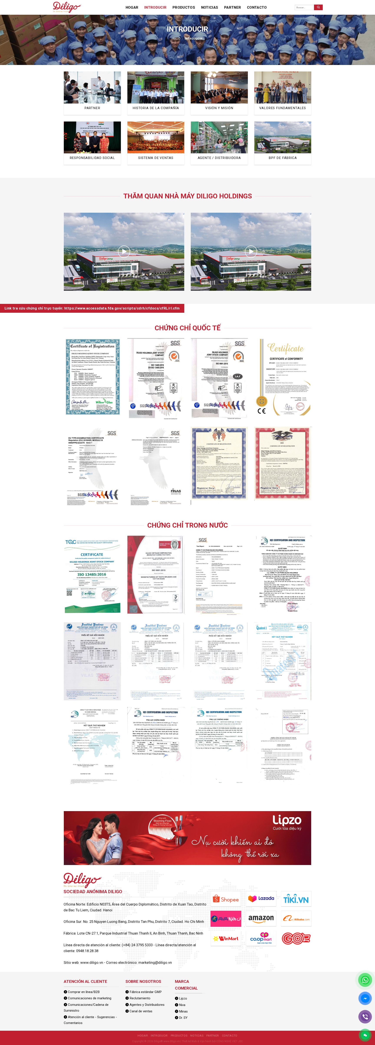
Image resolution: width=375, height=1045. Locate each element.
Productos (170, 7)
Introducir (148, 7)
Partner (208, 7)
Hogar (130, 7)
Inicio (176, 38)
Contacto (227, 7)
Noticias (190, 7)
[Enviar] (318, 7)
